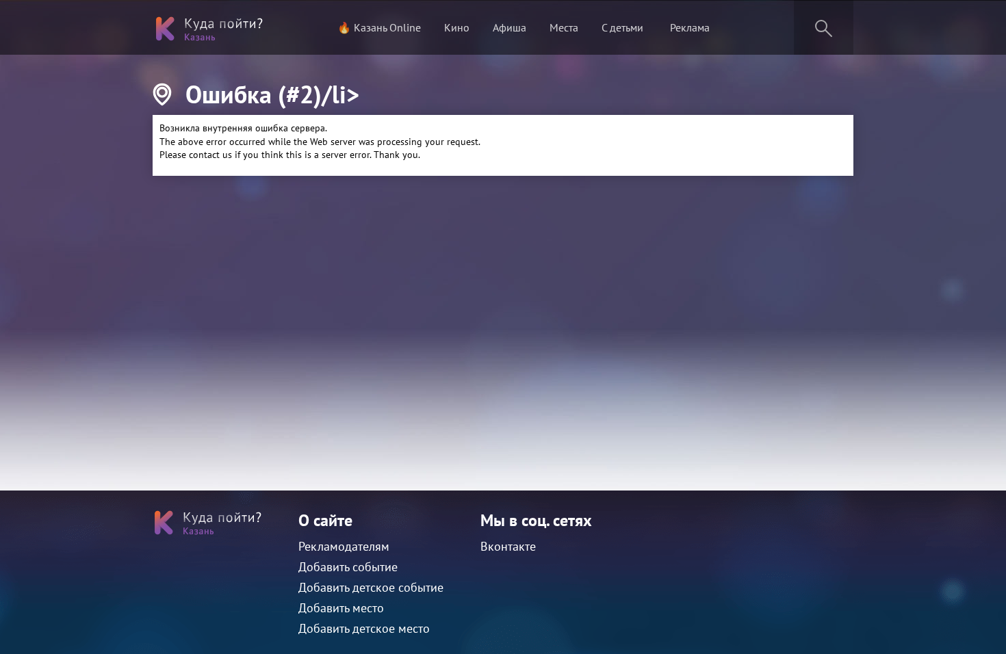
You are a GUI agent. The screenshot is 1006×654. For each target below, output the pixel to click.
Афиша (509, 27)
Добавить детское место (364, 628)
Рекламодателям (343, 546)
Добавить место (341, 608)
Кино (456, 27)
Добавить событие (348, 567)
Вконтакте (508, 546)
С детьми (622, 27)
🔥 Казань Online (379, 27)
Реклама (690, 27)
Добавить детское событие (370, 587)
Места (564, 27)
